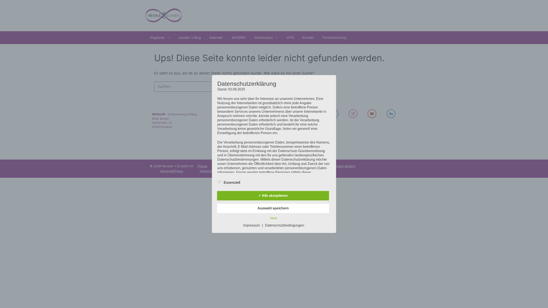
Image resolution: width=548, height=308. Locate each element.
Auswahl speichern (273, 208)
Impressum (251, 225)
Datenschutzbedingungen (284, 225)
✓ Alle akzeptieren (273, 195)
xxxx (273, 218)
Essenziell (232, 182)
